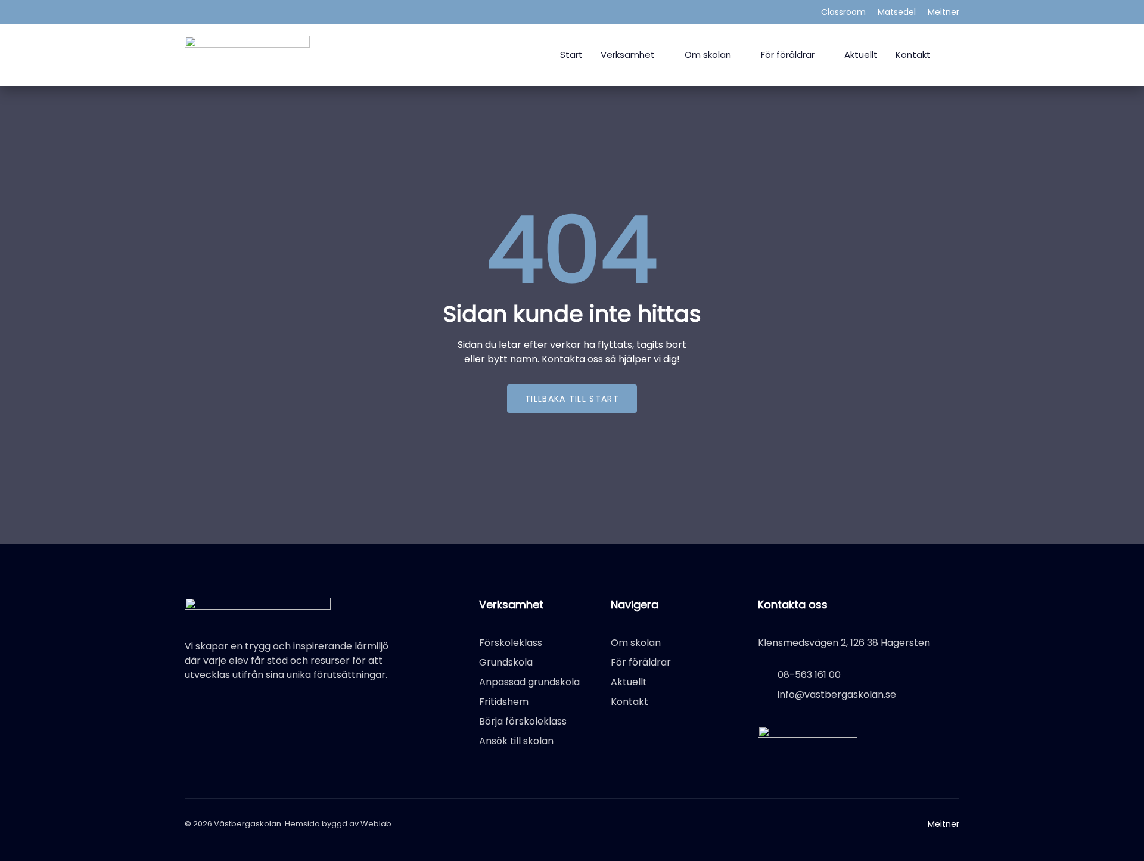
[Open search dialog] (954, 52)
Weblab (375, 823)
